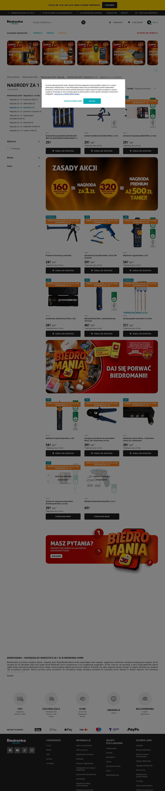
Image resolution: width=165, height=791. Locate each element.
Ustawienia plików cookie (73, 101)
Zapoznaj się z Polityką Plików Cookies (67, 94)
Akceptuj (92, 101)
